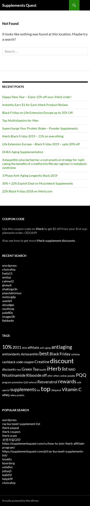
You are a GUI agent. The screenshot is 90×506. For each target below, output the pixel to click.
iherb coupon (11, 431)
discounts (9, 369)
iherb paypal (10, 428)
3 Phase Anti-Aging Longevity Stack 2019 (29, 175)
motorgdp (9, 297)
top (45, 388)
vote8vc (7, 467)
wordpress (9, 265)
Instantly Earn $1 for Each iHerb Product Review (35, 105)
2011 (16, 347)
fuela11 (7, 273)
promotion (17, 382)
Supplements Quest (19, 5)
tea (38, 390)
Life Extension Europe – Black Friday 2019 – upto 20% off (41, 144)
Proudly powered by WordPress (20, 500)
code (19, 362)
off (44, 375)
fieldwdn (8, 320)
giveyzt (7, 285)
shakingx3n (9, 289)
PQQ (81, 375)
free (19, 369)
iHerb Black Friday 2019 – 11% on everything (32, 136)
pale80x (7, 312)
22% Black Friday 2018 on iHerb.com (27, 191)
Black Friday (60, 353)
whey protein (17, 395)
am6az (6, 277)
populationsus (11, 293)
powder (71, 375)
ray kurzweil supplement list (21, 424)
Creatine (42, 361)
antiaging (61, 347)
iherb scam (9, 435)
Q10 (25, 382)
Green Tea (30, 369)
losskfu (7, 459)
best (44, 353)
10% (7, 347)
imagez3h (8, 316)
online (63, 375)
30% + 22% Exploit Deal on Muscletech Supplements (37, 183)
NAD (71, 369)
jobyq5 (7, 471)
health (42, 369)
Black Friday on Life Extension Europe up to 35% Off (37, 112)
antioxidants (11, 354)
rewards (67, 381)
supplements (23, 389)
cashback (9, 362)
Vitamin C (71, 389)
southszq (8, 309)
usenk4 (7, 301)
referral (33, 382)
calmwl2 (8, 281)
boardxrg (8, 463)
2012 (24, 347)
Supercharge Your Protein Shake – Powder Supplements (40, 128)
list (65, 369)
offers (56, 375)
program (6, 382)
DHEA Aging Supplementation (22, 152)
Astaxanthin (30, 354)
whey (6, 395)
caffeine (75, 354)
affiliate (33, 347)
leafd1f (7, 475)
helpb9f (7, 479)
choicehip (9, 269)
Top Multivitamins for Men (20, 120)
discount (62, 360)
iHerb (54, 368)
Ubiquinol (56, 390)
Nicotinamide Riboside (21, 375)
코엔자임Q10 (11, 439)
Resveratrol (47, 381)
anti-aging (45, 347)
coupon (29, 362)
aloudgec (8, 305)
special (6, 390)
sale (79, 382)
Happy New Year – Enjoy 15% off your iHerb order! (37, 97)
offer (50, 375)
